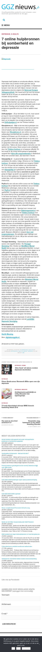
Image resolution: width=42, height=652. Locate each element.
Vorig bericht (8, 417)
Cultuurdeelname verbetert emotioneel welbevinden (17, 546)
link (23, 352)
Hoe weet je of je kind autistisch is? (9, 422)
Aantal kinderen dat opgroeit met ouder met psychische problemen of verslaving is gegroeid (18, 440)
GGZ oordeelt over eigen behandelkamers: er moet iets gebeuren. (21, 534)
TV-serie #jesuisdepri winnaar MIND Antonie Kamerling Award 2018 (18, 406)
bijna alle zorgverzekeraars (21, 153)
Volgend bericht (33, 417)
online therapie (28, 351)
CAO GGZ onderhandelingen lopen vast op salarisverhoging (19, 480)
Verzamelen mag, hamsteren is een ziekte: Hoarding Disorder (31, 422)
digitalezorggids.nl (13, 337)
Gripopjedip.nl (10, 169)
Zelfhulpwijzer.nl (11, 122)
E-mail (5, 613)
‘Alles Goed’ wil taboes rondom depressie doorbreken (26, 369)
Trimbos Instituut (14, 149)
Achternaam (6, 604)
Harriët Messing (7, 334)
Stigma (24, 365)
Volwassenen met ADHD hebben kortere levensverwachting (19, 559)
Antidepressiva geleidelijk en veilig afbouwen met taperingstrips (25, 394)
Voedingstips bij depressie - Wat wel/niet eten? (15, 453)
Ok (13, 648)
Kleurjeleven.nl (15, 132)
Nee (18, 648)
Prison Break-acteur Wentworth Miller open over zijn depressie (21, 382)
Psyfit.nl (8, 190)
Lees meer (26, 648)
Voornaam (5, 595)
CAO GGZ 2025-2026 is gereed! (11, 494)
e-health (20, 351)
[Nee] (39, 644)
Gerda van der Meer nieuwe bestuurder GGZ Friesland (17, 522)
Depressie (6, 34)
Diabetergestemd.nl (28, 210)
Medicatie (24, 389)
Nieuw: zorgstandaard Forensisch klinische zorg (16, 508)
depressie (14, 351)
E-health (15, 34)
